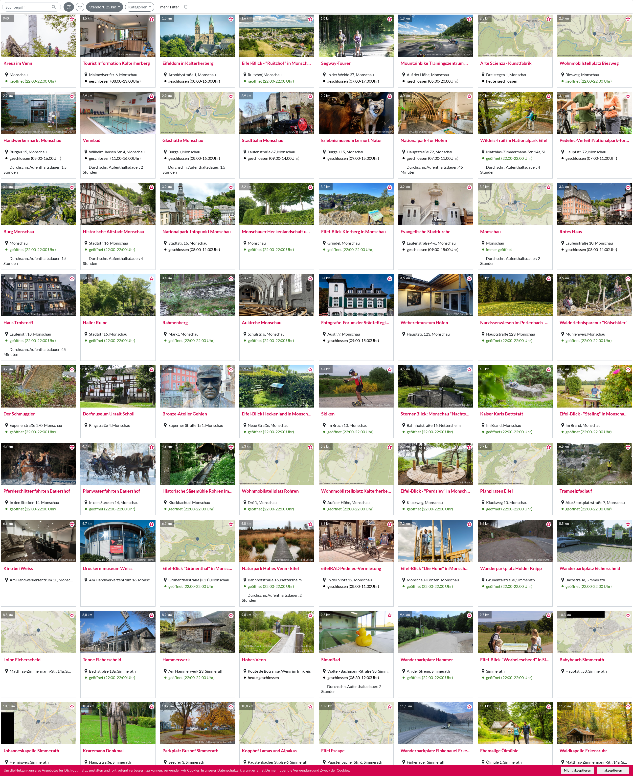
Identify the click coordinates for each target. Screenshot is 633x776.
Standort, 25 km (103, 6)
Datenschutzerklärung (234, 770)
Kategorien (138, 6)
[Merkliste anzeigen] (80, 7)
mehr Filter (169, 6)
